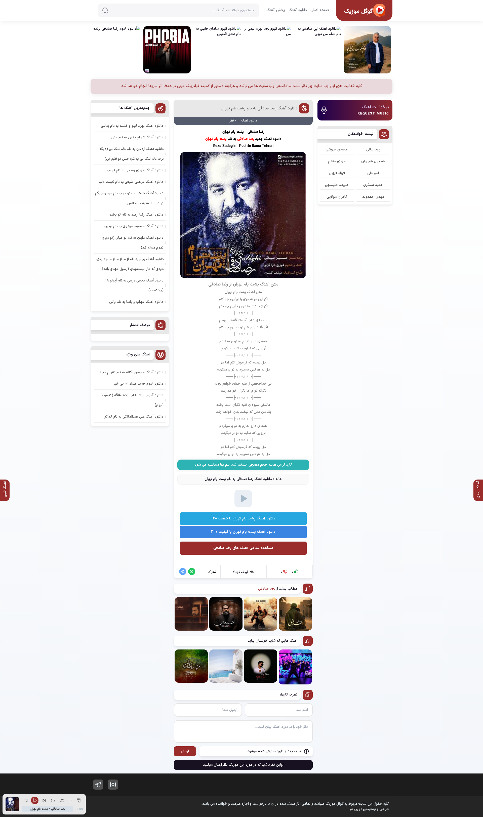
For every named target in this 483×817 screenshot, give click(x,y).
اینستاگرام (113, 785)
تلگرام (98, 785)
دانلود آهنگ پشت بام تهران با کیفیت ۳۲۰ (243, 532)
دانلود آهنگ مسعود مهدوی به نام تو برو (133, 226)
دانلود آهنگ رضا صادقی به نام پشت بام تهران (259, 108)
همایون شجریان (373, 161)
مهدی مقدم (337, 161)
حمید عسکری (373, 185)
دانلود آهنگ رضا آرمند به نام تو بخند (136, 214)
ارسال (185, 751)
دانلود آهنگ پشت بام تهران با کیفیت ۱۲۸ (243, 518)
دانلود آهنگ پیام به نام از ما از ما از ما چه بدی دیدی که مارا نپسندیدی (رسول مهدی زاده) (130, 264)
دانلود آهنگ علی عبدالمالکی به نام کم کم (133, 416)
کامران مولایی (337, 196)
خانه (278, 479)
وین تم (355, 809)
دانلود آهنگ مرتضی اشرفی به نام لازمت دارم (131, 182)
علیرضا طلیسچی (336, 185)
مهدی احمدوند (373, 196)
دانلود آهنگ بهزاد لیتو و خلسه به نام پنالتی (132, 126)
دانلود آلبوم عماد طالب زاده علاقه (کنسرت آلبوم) (132, 400)
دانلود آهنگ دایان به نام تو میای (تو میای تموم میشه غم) (133, 242)
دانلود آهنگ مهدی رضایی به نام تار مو (135, 170)
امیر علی (373, 173)
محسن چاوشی (337, 149)
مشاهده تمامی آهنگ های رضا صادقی (243, 548)
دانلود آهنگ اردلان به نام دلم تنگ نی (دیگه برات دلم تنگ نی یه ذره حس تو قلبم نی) (131, 153)
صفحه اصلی (319, 10)
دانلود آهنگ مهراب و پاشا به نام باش (136, 302)
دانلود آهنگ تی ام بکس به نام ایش (137, 137)
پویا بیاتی (373, 149)
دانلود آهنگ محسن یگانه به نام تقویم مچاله (130, 372)
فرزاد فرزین (337, 173)
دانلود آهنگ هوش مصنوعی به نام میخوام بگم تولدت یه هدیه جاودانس (129, 198)
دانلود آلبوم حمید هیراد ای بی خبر (138, 383)
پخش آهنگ (275, 10)
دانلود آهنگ (298, 10)
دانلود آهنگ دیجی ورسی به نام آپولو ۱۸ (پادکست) (134, 285)
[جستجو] (105, 10)
